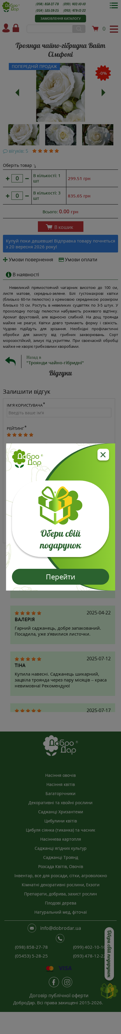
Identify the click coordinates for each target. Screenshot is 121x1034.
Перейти (60, 576)
